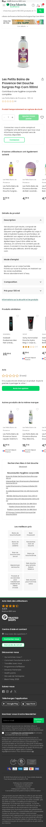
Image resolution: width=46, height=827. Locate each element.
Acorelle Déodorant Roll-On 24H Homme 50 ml (22, 492)
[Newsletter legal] (3, 734)
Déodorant (23, 467)
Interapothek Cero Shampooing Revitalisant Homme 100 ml (22, 482)
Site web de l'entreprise (14, 676)
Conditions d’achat (23, 787)
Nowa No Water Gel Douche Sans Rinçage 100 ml (21, 477)
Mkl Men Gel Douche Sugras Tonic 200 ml (22, 496)
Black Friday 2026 (11, 679)
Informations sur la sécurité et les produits (20, 299)
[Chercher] (40, 10)
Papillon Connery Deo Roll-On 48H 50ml (22, 509)
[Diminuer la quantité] (4, 117)
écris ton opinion (20, 388)
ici (33, 751)
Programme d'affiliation (14, 666)
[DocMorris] (16, 5)
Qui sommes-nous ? (13, 657)
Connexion (14, 140)
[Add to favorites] (42, 117)
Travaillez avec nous (13, 663)
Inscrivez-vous (39, 720)
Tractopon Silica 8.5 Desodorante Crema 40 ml (22, 500)
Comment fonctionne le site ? (17, 660)
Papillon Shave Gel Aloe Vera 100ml (22, 507)
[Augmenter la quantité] (12, 117)
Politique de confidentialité (23, 783)
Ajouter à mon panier (28, 117)
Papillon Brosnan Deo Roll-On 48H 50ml (22, 504)
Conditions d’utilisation (23, 785)
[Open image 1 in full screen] (23, 52)
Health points (10, 673)
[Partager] (42, 79)
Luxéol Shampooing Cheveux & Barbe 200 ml (21, 487)
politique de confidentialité (22, 733)
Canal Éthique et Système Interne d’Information (23, 791)
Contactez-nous (11, 639)
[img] (23, 102)
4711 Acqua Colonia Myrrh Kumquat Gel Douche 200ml (20, 513)
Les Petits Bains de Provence (14, 98)
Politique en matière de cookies (23, 789)
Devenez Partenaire (12, 670)
